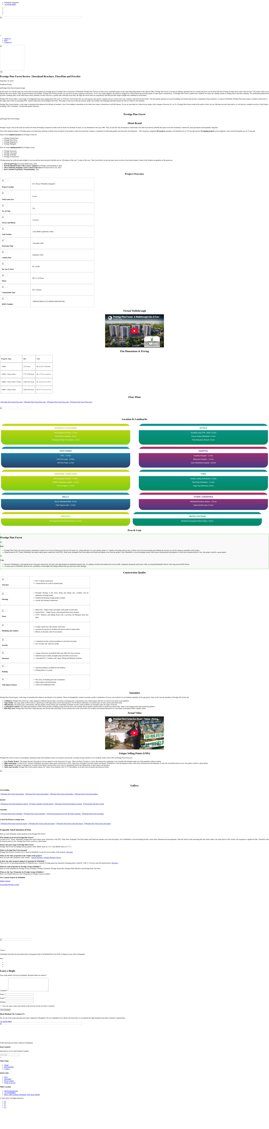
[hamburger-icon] (1, 35)
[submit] (1, 1057)
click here (69, 852)
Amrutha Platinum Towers (52, 857)
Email (2, 998)
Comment (4, 990)
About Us (7, 38)
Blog (5, 40)
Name (2, 994)
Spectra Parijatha (37, 857)
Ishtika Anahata (5, 881)
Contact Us (8, 42)
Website (2, 1002)
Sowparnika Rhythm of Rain (9, 885)
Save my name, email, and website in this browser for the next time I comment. (29, 1006)
